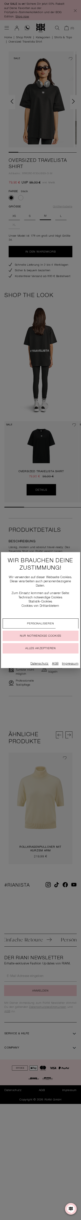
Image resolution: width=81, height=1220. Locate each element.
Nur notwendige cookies (40, 636)
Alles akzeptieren (40, 648)
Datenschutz (39, 663)
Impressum (70, 663)
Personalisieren (40, 623)
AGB (55, 663)
